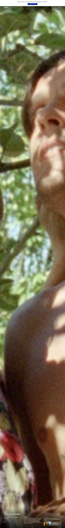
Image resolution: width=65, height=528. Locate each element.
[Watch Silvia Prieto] (47, 524)
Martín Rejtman (55, 524)
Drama (5, 520)
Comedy (7, 520)
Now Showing (13, 7)
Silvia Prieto (55, 523)
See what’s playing (32, 4)
